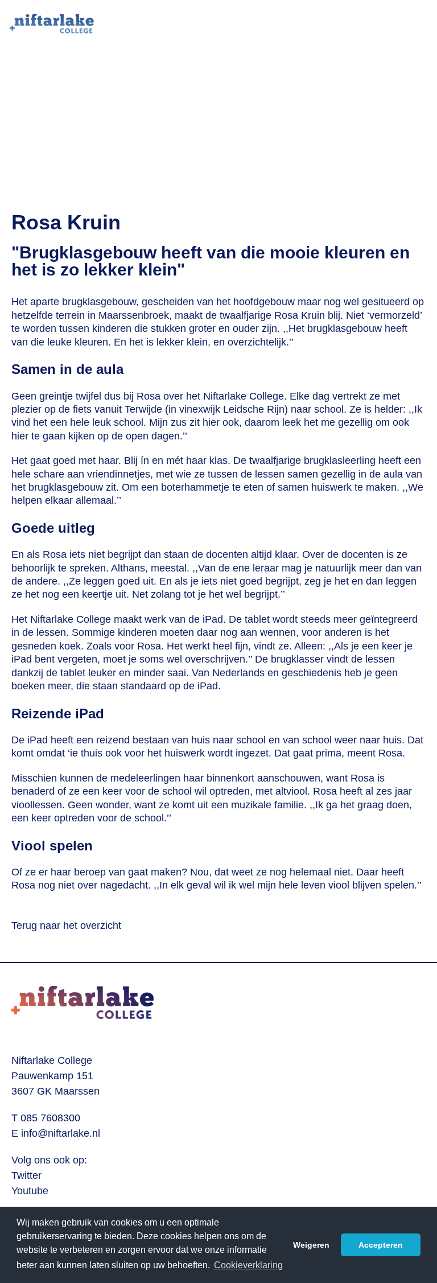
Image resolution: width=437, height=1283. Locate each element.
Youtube (29, 1190)
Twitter (26, 1175)
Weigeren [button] (311, 1244)
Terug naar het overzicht (66, 925)
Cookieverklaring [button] (248, 1265)
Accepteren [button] (380, 1244)
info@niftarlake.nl (60, 1133)
